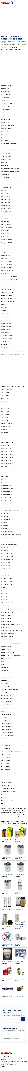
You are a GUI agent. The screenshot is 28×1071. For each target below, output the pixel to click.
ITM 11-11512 (5, 408)
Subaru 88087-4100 (6, 698)
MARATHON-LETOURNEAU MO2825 (11, 535)
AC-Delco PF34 (5, 88)
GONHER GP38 (5, 286)
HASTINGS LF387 (6, 329)
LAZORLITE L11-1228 (7, 463)
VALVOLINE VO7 (5, 754)
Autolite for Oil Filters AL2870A (9, 106)
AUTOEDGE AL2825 (6, 103)
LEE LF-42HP (4, 479)
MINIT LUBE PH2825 (7, 559)
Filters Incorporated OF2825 (9, 224)
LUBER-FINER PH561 (7, 494)
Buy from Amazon (15, 178)
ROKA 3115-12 (5, 664)
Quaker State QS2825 (7, 649)
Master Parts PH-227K (7, 538)
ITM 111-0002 (5, 417)
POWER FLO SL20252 (7, 627)
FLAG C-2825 (5, 230)
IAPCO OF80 (4, 348)
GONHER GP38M (6, 289)
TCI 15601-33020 (6, 720)
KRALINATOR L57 (6, 448)
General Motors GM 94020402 (9, 283)
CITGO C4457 (5, 175)
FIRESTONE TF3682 (6, 227)
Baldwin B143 (5, 122)
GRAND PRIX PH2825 (7, 295)
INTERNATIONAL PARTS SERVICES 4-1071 (12, 354)
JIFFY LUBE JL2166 (6, 426)
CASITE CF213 (5, 162)
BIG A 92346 (4, 134)
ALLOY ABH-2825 (6, 91)
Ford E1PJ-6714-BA (6, 267)
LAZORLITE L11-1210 (7, 460)
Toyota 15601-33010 (7, 726)
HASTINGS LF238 (6, 323)
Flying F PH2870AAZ (7, 252)
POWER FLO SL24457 (7, 630)
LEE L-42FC (4, 467)
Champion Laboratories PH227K (10, 168)
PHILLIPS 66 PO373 (6, 618)
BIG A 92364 (4, 137)
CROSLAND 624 (5, 184)
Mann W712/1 (5, 513)
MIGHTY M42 (5, 550)
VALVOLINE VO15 (6, 751)
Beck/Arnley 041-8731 (7, 128)
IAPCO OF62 (4, 345)
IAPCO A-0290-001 (6, 338)
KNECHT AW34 (5, 445)
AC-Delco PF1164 (6, 82)
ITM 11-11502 (5, 402)
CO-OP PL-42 (5, 181)
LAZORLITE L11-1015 (7, 454)
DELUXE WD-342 (5, 202)
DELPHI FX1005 (5, 193)
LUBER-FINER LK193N (7, 488)
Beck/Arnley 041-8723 (7, 125)
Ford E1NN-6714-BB (7, 264)
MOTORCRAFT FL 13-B (7, 578)
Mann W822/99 (5, 528)
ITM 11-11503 (5, 405)
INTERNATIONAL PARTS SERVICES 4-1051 (12, 351)
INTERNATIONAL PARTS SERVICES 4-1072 (12, 386)
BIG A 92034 (4, 131)
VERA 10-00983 (5, 770)
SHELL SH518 (5, 686)
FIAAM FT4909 (5, 221)
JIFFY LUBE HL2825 (6, 423)
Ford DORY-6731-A (6, 258)
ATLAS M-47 (4, 100)
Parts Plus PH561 (6, 615)
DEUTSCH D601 (5, 205)
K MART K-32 (4, 436)
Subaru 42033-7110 (6, 695)
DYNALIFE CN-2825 (6, 212)
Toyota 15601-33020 (7, 729)
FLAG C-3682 (5, 236)
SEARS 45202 (5, 671)
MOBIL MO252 (5, 565)
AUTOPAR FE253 (5, 110)
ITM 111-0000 (5, 414)
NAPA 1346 (4, 596)
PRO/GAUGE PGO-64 (7, 637)
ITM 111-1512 (5, 420)
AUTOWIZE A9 (5, 116)
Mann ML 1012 (5, 510)
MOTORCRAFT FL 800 (7, 581)
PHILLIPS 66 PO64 (6, 621)
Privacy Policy (4, 1066)
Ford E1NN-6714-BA (7, 261)
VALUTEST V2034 (6, 748)
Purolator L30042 (6, 646)
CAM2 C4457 (5, 147)
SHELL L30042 (5, 683)
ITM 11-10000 (5, 392)
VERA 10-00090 (5, 766)
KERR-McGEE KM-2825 (7, 442)
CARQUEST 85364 (6, 159)
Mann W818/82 (5, 525)
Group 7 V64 (4, 304)
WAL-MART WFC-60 (6, 776)
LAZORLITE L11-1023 (7, 457)
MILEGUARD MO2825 (7, 553)
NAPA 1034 (4, 593)
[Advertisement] (14, 20)
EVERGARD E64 (5, 215)
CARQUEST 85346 (6, 156)
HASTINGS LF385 (6, 326)
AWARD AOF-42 (5, 119)
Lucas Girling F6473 (6, 501)
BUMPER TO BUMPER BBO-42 (9, 144)
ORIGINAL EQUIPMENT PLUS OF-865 (11, 609)
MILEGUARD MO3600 (7, 556)
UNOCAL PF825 (5, 742)
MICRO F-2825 (5, 547)
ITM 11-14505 (5, 411)
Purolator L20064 (6, 643)
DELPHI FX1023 (5, 196)
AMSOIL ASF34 (5, 94)
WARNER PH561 (5, 785)
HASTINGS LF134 (6, 317)
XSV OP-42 (4, 804)
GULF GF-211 (5, 314)
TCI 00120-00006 (6, 714)
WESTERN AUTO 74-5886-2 (8, 788)
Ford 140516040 (5, 255)
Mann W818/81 (5, 522)
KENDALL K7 (4, 439)
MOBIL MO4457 (5, 569)
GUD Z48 (3, 307)
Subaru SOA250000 (6, 705)
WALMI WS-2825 (5, 779)
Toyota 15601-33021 (7, 732)
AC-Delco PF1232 (6, 85)
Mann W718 (4, 516)
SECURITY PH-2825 (6, 674)
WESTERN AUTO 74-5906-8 (8, 791)
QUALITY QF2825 (6, 658)
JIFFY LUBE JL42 (5, 429)
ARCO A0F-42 (5, 97)
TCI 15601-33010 (6, 717)
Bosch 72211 (4, 140)
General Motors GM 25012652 (9, 277)
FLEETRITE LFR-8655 (6, 249)
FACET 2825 (4, 218)
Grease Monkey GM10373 (8, 298)
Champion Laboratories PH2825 (10, 171)
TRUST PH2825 (5, 739)
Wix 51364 (4, 797)
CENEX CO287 (5, 165)
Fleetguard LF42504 (6, 242)
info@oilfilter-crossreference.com (8, 1064)
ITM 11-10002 (5, 395)
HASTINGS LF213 (6, 320)
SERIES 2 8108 (5, 680)
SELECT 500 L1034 (6, 677)
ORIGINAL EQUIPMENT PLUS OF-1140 (11, 606)
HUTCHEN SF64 (5, 332)
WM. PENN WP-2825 (7, 800)
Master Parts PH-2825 (7, 541)
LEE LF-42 (4, 473)
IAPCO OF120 (5, 341)
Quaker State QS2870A (7, 652)
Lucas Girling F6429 (6, 497)
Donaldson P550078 (7, 208)
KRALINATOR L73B (6, 451)
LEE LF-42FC (4, 476)
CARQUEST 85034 (6, 153)
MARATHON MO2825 (7, 531)
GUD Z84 (3, 311)
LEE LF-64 (4, 482)
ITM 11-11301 (5, 399)
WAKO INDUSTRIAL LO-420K (9, 773)
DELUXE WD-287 (5, 199)
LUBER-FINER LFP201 (7, 485)
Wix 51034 (4, 794)
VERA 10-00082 (5, 763)
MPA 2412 (4, 590)
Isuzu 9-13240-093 (6, 389)
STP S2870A (4, 692)
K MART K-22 (4, 433)
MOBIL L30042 (5, 562)
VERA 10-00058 (5, 757)
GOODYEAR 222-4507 (7, 292)
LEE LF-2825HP (5, 470)
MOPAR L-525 (5, 575)
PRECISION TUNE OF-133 (8, 634)
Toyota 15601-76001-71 (8, 735)
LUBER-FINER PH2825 (7, 491)
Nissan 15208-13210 (7, 603)
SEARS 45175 (5, 668)
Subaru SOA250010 (6, 708)
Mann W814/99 (5, 519)
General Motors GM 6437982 (9, 280)
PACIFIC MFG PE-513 (7, 612)
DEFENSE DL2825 (6, 190)
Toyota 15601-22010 (7, 723)
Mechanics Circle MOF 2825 (9, 544)
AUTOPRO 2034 (5, 113)
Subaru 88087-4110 (6, 702)
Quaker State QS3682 (7, 655)
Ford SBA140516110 (7, 270)
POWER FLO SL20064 (7, 624)
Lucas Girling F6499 (6, 504)
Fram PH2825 (5, 273)
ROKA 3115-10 (5, 661)
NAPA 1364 (4, 599)
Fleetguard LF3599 (6, 239)
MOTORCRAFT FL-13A (7, 584)
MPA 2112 (4, 587)
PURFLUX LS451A (6, 640)
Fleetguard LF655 (6, 246)
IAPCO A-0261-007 (6, 335)
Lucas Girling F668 (6, 507)
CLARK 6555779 (5, 178)
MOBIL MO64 (5, 572)
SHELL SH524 (5, 689)
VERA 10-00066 (5, 760)
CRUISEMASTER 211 (6, 187)
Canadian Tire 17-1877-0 (8, 150)
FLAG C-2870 (5, 233)
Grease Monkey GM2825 (8, 301)
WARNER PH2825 (6, 782)
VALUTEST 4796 (5, 745)
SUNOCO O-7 (5, 711)
